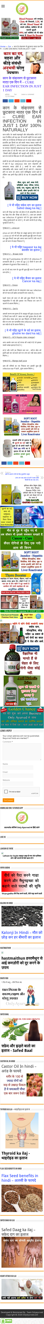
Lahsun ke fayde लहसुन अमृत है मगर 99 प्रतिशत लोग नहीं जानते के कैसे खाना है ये (22, 857)
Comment (8, 742)
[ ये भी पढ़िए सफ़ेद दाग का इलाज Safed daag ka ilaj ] (24, 206)
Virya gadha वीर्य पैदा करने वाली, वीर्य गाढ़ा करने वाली (22, 893)
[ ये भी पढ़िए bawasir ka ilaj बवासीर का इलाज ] (25, 248)
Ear (9, 46)
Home (3, 46)
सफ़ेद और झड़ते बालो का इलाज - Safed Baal (18, 1048)
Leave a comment (27, 94)
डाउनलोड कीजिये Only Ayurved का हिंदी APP (22, 827)
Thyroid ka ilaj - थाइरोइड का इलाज (15, 1155)
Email (5, 772)
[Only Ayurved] (22, 8)
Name (5, 764)
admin (7, 94)
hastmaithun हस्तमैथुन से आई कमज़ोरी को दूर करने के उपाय (22, 963)
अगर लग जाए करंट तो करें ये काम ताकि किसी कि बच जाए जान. (27, 478)
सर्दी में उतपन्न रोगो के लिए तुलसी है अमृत (17, 473)
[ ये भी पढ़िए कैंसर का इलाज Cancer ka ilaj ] (26, 280)
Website (6, 780)
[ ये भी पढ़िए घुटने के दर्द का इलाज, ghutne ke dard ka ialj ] (23, 332)
